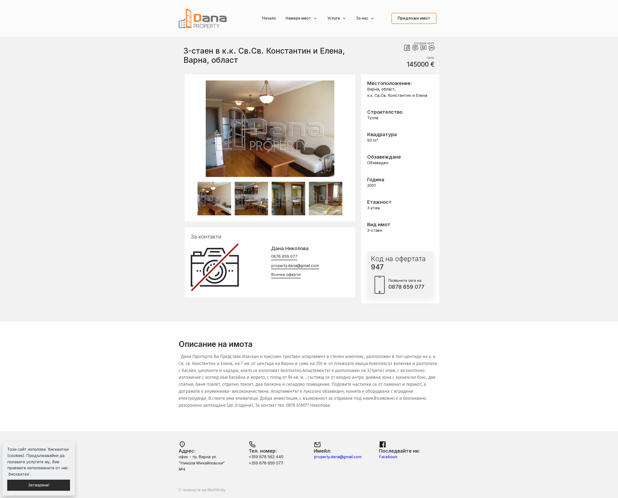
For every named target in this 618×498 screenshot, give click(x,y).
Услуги (333, 18)
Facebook (388, 456)
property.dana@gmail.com (295, 265)
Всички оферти (286, 274)
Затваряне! (38, 485)
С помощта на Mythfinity (202, 489)
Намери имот (298, 18)
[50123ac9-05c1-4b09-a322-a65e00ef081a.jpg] (270, 175)
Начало (269, 18)
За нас (362, 18)
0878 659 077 (284, 256)
